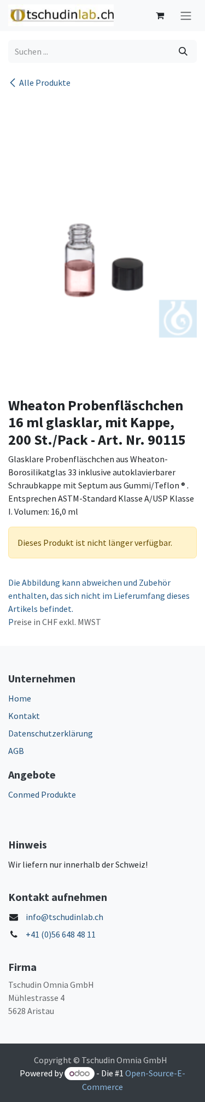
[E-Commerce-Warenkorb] (160, 15)
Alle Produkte (45, 82)
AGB (16, 750)
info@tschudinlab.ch (64, 916)
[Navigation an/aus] (186, 15)
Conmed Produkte (42, 794)
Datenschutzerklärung (50, 733)
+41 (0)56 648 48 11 (61, 934)
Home (19, 698)
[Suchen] (183, 51)
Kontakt (24, 715)
